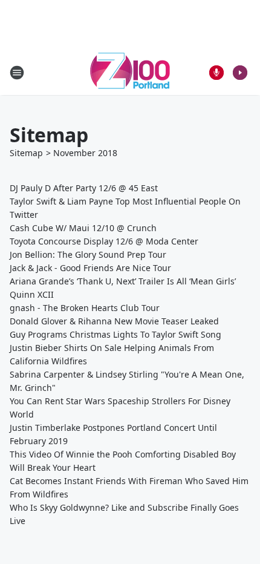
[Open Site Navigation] (17, 72)
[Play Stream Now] (240, 72)
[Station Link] (130, 72)
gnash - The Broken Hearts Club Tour (85, 307)
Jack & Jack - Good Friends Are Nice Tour (90, 268)
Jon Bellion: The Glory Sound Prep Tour (88, 254)
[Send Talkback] (216, 72)
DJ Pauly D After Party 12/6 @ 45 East (84, 188)
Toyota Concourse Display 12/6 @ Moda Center (104, 241)
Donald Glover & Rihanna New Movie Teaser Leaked (114, 321)
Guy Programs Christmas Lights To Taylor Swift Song (115, 334)
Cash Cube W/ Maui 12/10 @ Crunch (83, 228)
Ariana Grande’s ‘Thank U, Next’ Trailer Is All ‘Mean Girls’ (123, 281)
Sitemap (26, 153)
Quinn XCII (32, 294)
